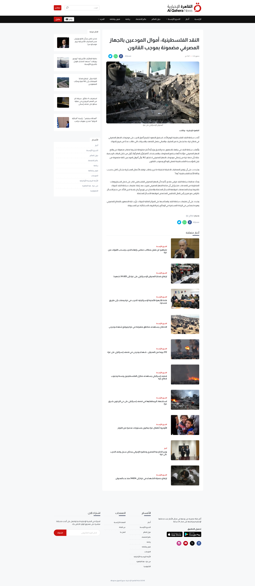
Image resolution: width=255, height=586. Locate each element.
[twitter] (110, 56)
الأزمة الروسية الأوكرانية (89, 181)
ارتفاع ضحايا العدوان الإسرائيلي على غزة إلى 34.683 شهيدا (140, 276)
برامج (70, 19)
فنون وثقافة (115, 19)
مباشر (57, 8)
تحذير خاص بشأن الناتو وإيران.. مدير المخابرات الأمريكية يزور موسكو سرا (85, 41)
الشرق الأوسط (174, 19)
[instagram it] (179, 543)
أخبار (187, 19)
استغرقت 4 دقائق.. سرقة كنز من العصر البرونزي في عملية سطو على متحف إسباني (85, 101)
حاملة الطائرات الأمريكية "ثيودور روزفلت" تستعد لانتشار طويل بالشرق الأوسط (84, 61)
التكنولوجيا (94, 191)
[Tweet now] (192, 543)
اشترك (60, 533)
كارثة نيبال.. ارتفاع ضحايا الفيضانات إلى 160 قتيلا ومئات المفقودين (85, 81)
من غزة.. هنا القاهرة (90, 186)
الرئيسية (197, 19)
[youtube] (185, 543)
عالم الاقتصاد (140, 19)
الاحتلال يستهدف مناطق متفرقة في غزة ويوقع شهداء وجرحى (138, 327)
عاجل (58, 19)
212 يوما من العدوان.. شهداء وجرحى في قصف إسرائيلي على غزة (137, 352)
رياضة (127, 19)
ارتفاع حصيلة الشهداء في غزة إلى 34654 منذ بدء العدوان (141, 478)
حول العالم (156, 19)
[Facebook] (199, 543)
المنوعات (94, 176)
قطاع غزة (189, 216)
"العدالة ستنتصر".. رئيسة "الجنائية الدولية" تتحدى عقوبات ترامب (84, 119)
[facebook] (121, 56)
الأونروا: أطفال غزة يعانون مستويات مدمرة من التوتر (142, 428)
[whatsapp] (116, 56)
